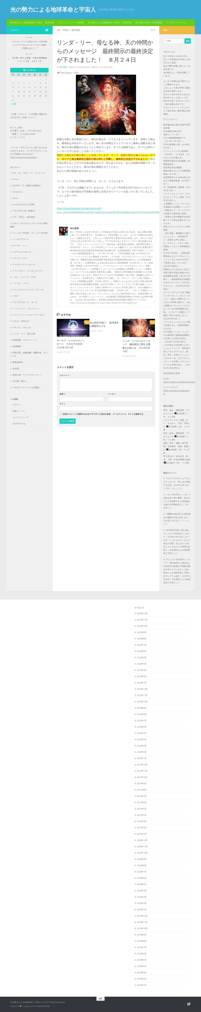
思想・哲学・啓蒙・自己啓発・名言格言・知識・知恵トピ (176, 446)
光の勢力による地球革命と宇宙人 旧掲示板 (110, 22)
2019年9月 (141, 935)
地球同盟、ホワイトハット (25, 340)
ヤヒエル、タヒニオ (22, 327)
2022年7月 (141, 720)
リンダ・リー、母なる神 (24, 334)
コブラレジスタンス (22, 252)
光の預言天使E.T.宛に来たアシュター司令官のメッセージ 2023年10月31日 (176, 533)
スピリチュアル (20, 258)
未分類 (16, 368)
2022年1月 (141, 758)
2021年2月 (141, 827)
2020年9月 (141, 859)
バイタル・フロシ (21, 283)
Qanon (15, 198)
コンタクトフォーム (176, 22)
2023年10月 (142, 626)
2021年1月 (141, 834)
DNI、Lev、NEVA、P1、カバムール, (29, 173)
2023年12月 (142, 613)
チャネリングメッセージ (24, 264)
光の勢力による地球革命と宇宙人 (53, 9)
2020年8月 (141, 865)
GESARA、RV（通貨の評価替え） (28, 185)
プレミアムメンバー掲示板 (71, 22)
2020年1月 (141, 909)
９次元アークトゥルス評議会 (26, 387)
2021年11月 (142, 771)
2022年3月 (141, 746)
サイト (62, 404)
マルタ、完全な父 (21, 321)
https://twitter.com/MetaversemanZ (179, 382)
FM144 (16, 179)
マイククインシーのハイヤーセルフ (29, 315)
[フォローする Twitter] (47, 30)
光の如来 (63, 67)
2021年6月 (141, 802)
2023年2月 (141, 676)
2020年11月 (142, 846)
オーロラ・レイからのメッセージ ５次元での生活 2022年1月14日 (71, 344)
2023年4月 (141, 664)
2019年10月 (142, 928)
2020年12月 (142, 840)
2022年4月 (141, 739)
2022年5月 (141, 733)
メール (112, 394)
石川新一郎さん (20, 381)
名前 (62, 394)
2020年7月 (141, 872)
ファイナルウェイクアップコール (28, 289)
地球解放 (17, 346)
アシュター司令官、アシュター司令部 (30, 233)
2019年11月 (142, 922)
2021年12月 (142, 764)
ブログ (16, 296)
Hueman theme (43, 1006)
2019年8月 (141, 941)
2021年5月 (141, 809)
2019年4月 (141, 966)
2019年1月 (141, 985)
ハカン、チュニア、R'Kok (24, 277)
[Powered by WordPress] (20, 1006)
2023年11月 (142, 620)
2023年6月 (141, 651)
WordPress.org (19, 423)
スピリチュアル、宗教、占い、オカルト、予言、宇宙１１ (176, 423)
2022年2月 (141, 752)
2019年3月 (141, 972)
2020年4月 (141, 890)
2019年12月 (142, 916)
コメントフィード (21, 417)
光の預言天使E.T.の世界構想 (149, 22)
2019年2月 (141, 979)
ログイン (17, 404)
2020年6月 (141, 878)
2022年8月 (141, 714)
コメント (64, 375)
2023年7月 (141, 645)
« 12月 (13, 104)
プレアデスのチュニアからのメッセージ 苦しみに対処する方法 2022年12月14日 (176, 481)
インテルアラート (21, 239)
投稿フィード (19, 411)
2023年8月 (141, 638)
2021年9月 (141, 783)
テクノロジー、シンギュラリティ (28, 271)
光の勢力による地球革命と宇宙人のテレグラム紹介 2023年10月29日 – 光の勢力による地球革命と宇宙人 (176, 576)
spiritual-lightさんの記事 (23, 204)
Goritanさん (18, 192)
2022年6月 (141, 727)
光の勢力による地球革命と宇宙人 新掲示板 (32, 22)
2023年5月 (141, 657)
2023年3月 (141, 670)
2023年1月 (141, 683)
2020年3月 (141, 897)
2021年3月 (141, 821)
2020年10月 (142, 853)
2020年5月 (141, 884)
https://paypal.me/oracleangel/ (23, 157)
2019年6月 (141, 953)
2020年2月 (141, 903)
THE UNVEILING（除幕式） (25, 211)
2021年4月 (141, 815)
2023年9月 (141, 632)
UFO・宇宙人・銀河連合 (68, 30)
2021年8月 (141, 790)
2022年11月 (142, 695)
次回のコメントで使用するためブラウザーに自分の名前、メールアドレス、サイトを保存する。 (104, 414)
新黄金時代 (18, 362)
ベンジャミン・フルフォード (26, 308)
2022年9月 (141, 708)
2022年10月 (142, 701)
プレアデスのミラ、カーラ (25, 302)
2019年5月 (141, 960)
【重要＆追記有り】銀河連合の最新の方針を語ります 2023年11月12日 (176, 517)
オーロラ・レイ (20, 245)
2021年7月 (141, 796)
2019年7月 (141, 947)
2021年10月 (142, 777)
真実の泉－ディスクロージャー (27, 375)
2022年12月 (142, 689)
